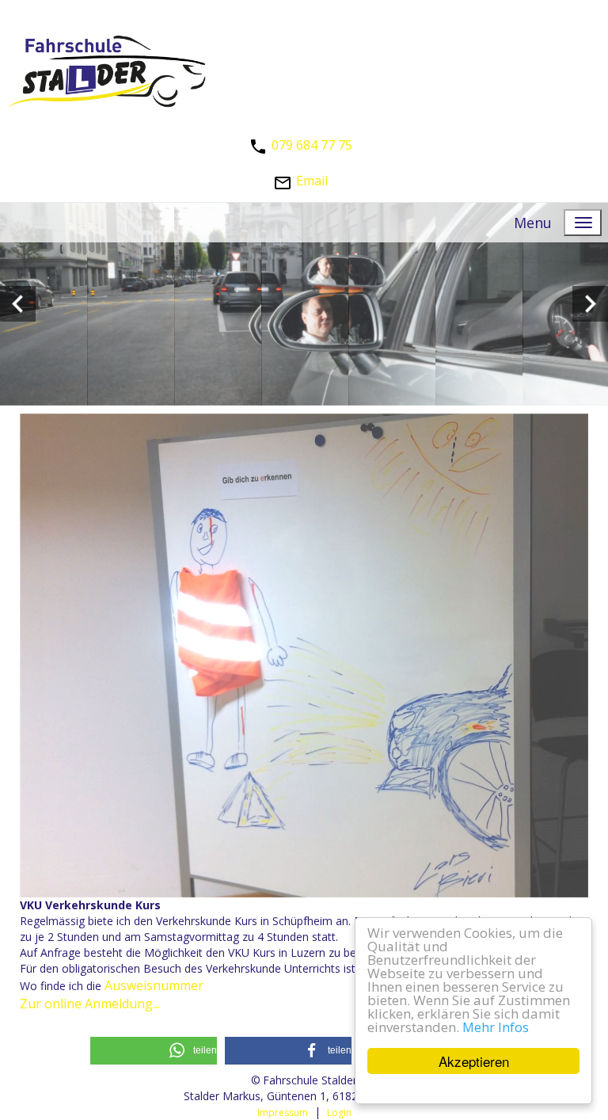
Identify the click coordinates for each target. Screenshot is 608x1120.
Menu (533, 222)
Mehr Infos (495, 1027)
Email (312, 180)
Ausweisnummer (153, 985)
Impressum (282, 1112)
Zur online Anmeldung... (90, 1003)
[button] (153, 1051)
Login (339, 1112)
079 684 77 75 (312, 145)
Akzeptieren (474, 1061)
